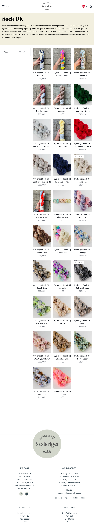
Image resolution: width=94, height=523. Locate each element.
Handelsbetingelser (25, 513)
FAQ (24, 522)
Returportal (24, 516)
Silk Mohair (69, 519)
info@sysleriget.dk (27, 485)
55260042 (28, 479)
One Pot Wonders (69, 513)
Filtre (15, 52)
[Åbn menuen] (2, 6)
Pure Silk (69, 516)
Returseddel (25, 519)
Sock (69, 522)
